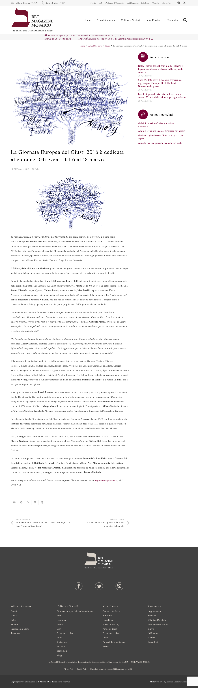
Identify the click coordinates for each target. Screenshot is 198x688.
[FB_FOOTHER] (78, 586)
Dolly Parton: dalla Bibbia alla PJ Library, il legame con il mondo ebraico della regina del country (161, 69)
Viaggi (60, 655)
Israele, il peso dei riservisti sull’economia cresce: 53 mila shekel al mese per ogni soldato (161, 96)
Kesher (106, 646)
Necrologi (153, 641)
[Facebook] (179, 3)
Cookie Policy (82, 669)
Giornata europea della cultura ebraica (75, 611)
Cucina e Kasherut (111, 611)
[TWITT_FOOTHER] (99, 586)
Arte (59, 615)
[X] (184, 3)
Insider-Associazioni (158, 624)
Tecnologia (62, 650)
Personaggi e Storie (20, 628)
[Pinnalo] (42, 502)
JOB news (153, 633)
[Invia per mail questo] (14, 502)
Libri (59, 628)
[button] (185, 20)
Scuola (151, 637)
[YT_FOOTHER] (119, 586)
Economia (61, 619)
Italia (37, 169)
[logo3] (33, 20)
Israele (14, 615)
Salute (59, 637)
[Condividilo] (21, 502)
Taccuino (15, 633)
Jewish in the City (111, 624)
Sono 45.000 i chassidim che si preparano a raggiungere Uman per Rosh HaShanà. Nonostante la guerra (159, 83)
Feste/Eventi (108, 619)
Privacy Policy (69, 669)
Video (105, 637)
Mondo (14, 624)
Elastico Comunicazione (176, 681)
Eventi (14, 611)
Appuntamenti (155, 611)
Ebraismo (107, 615)
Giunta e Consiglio (157, 619)
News (151, 628)
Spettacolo (62, 641)
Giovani (152, 615)
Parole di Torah (110, 628)
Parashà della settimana (114, 641)
